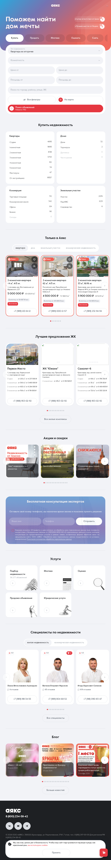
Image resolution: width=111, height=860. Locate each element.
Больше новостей (55, 790)
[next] (105, 285)
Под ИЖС (64, 202)
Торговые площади (18, 197)
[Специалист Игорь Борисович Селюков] (92, 677)
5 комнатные (15, 168)
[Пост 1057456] (92, 760)
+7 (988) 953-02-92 (22, 401)
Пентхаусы (14, 173)
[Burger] (107, 6)
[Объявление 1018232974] (57, 266)
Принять (56, 853)
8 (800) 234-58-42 (17, 816)
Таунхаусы (65, 147)
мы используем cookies (38, 845)
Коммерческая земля (19, 202)
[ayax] (13, 811)
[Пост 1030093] (57, 461)
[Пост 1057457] (57, 760)
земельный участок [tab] (50, 248)
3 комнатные (15, 158)
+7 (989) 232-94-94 (93, 311)
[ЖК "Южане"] (57, 354)
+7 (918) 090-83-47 (93, 699)
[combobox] (55, 90)
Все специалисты (55, 718)
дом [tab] (33, 248)
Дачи (63, 142)
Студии (13, 142)
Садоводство (66, 207)
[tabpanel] (55, 288)
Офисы (13, 207)
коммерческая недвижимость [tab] (81, 248)
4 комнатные (15, 163)
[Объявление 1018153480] (22, 266)
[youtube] (18, 826)
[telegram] (27, 826)
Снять (95, 38)
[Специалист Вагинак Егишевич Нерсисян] (57, 677)
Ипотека (55, 38)
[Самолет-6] (92, 354)
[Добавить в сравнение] (34, 266)
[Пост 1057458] (22, 760)
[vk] (9, 826)
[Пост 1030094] (22, 461)
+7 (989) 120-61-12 (22, 311)
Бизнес (13, 212)
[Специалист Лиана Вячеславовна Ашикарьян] (22, 677)
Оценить (75, 38)
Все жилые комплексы (55, 419)
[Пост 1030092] (92, 461)
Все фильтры (33, 100)
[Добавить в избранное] (34, 260)
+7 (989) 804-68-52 (57, 699)
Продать (34, 38)
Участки (64, 197)
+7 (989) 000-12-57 (57, 311)
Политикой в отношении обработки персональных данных (49, 539)
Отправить (89, 521)
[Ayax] (55, 6)
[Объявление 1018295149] (92, 266)
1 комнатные (15, 147)
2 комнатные (15, 153)
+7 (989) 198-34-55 (22, 699)
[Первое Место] (22, 354)
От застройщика (17, 178)
